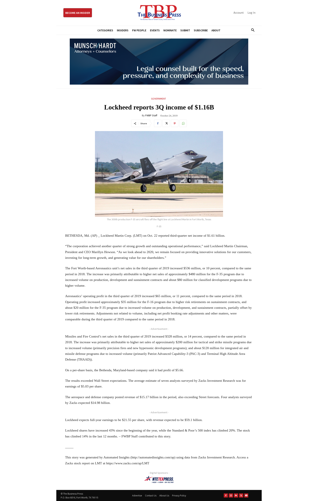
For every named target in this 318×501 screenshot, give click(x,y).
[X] (166, 123)
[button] (251, 30)
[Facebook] (157, 123)
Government (158, 98)
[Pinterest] (174, 123)
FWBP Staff (151, 115)
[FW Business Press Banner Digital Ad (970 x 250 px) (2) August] (159, 62)
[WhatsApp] (183, 123)
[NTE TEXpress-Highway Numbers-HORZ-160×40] (159, 479)
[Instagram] (231, 495)
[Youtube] (246, 495)
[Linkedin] (236, 495)
